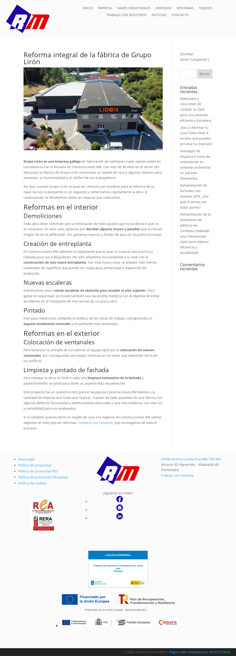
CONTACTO (180, 15)
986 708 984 (211, 459)
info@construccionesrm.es (181, 459)
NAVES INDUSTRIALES (133, 8)
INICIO (88, 8)
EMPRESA (105, 8)
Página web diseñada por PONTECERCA (199, 652)
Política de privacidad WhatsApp (43, 477)
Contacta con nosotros (95, 422)
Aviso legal (26, 459)
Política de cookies (32, 483)
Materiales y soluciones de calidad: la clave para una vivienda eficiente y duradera (195, 109)
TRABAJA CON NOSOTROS (126, 15)
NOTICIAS (159, 15)
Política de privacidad (34, 465)
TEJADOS (205, 8)
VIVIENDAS (164, 8)
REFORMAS (185, 8)
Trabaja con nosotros (177, 475)
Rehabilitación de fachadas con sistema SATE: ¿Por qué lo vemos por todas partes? (194, 196)
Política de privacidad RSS (38, 471)
